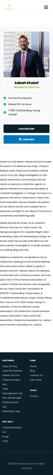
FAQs (5, 441)
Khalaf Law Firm (11, 375)
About (33, 366)
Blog (32, 370)
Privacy (34, 396)
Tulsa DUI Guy (9, 366)
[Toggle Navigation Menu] (46, 7)
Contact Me (26, 128)
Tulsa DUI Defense (12, 370)
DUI (4, 432)
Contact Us (36, 375)
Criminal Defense (11, 427)
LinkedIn (28, 139)
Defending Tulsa (11, 411)
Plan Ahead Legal (11, 397)
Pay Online (36, 379)
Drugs (5, 436)
